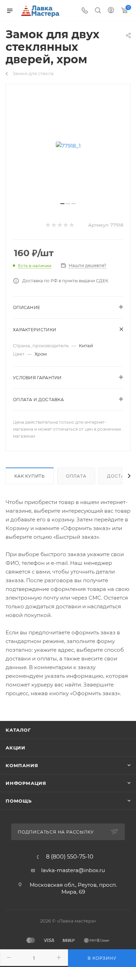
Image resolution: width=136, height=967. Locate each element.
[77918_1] (68, 146)
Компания (22, 765)
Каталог (18, 730)
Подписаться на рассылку (56, 832)
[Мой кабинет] (111, 11)
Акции (15, 747)
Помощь (19, 801)
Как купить (29, 476)
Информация (26, 783)
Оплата (76, 476)
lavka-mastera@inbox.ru (73, 870)
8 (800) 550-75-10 (69, 857)
